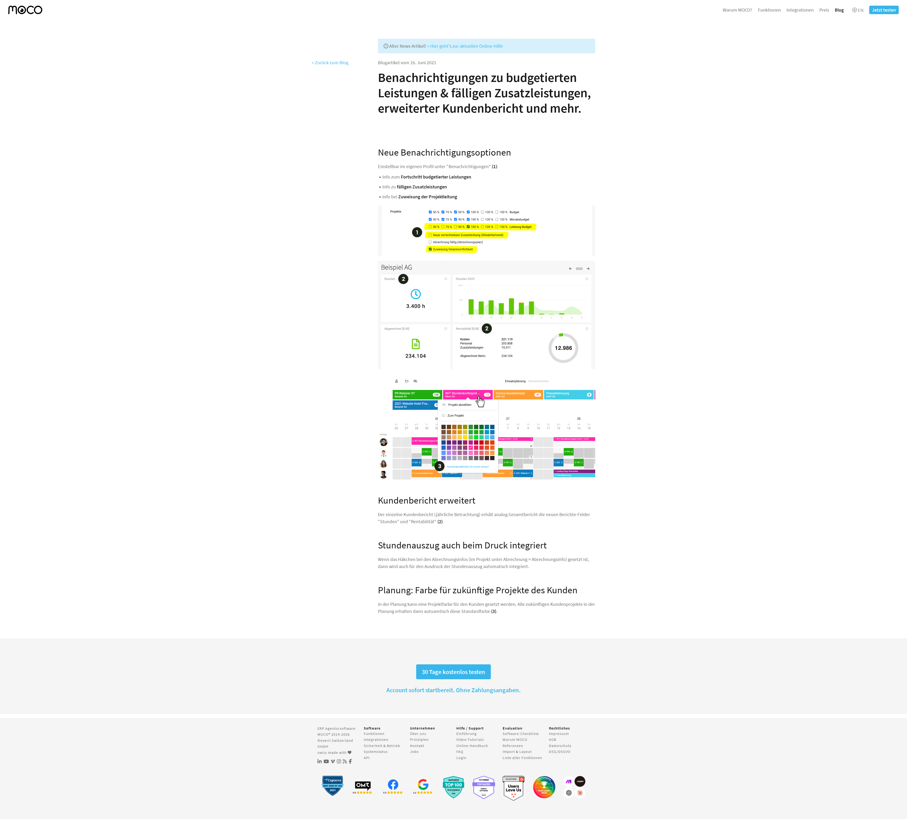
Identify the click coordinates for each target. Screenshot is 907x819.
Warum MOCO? (737, 10)
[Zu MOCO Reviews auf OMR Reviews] (453, 787)
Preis (824, 10)
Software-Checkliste (521, 733)
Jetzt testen (884, 10)
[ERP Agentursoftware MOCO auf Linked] (319, 762)
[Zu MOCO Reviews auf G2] (514, 788)
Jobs (414, 751)
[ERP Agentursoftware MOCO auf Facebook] (350, 762)
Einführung (466, 733)
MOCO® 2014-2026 (333, 734)
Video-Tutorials (470, 739)
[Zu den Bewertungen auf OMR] (362, 787)
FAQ (459, 751)
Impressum (559, 733)
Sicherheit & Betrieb (382, 745)
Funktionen (769, 10)
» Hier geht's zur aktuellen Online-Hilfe (465, 46)
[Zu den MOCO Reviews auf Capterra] (332, 786)
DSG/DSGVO (560, 751)
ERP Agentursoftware (336, 728)
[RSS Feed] (345, 762)
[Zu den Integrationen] (574, 787)
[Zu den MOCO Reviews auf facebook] (393, 787)
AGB (552, 739)
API (367, 757)
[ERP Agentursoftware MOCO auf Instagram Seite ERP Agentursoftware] (339, 762)
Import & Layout (517, 751)
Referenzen (513, 745)
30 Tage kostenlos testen (453, 672)
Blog (839, 10)
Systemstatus (376, 751)
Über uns (418, 733)
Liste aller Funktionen (522, 757)
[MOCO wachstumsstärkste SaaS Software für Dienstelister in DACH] (544, 787)
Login (461, 757)
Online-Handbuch (472, 745)
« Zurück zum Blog (330, 62)
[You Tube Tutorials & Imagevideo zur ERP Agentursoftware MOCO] (326, 762)
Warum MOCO (515, 739)
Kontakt (417, 745)
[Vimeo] (333, 762)
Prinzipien (419, 739)
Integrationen (800, 10)
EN (860, 10)
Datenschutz (560, 745)
